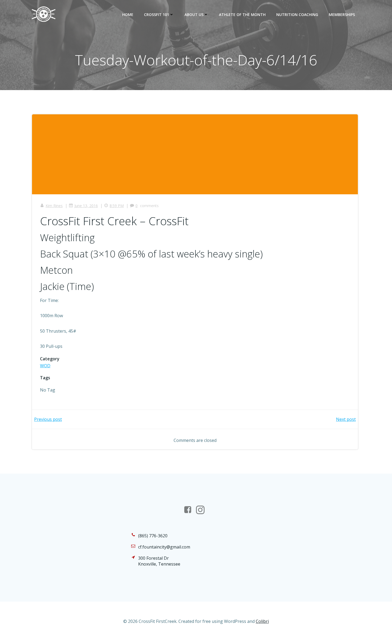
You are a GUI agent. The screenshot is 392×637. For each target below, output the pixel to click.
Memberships (342, 14)
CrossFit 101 (156, 14)
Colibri (262, 621)
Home (127, 14)
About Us (194, 14)
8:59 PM (117, 205)
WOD (45, 366)
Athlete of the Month (242, 14)
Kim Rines (54, 205)
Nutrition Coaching (297, 14)
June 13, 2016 (86, 205)
